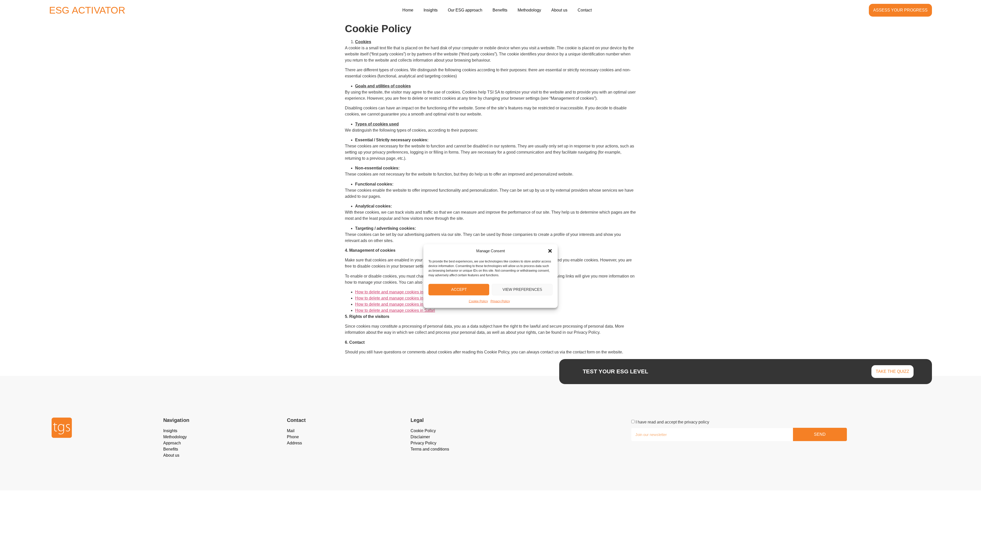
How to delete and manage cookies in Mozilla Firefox (403, 298)
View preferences (522, 289)
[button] (550, 251)
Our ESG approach (465, 10)
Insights (431, 10)
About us (559, 10)
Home (407, 10)
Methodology (529, 10)
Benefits (500, 10)
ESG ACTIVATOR (87, 10)
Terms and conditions (430, 449)
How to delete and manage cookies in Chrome (397, 304)
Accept (459, 289)
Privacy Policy (500, 301)
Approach (172, 443)
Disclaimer (420, 437)
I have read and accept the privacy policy (672, 422)
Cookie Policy (478, 301)
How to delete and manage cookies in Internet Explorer (404, 292)
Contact (585, 10)
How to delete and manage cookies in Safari (395, 310)
